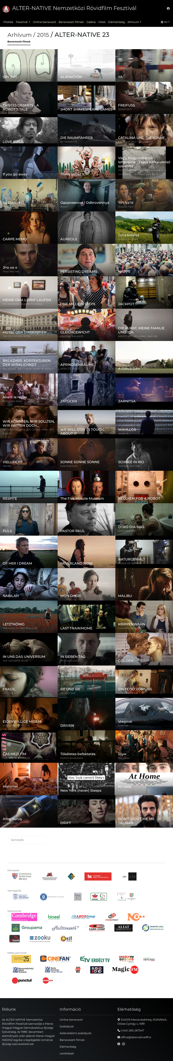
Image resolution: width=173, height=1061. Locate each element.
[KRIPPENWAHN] (156, 612)
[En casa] (155, 774)
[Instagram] (123, 1044)
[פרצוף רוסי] (157, 190)
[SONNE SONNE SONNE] (98, 449)
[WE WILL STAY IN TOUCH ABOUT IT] (98, 417)
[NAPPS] (156, 255)
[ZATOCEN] (90, 384)
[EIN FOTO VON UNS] (156, 676)
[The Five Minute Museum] (92, 482)
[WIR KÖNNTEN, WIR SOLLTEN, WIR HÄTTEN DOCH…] (41, 417)
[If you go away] (42, 158)
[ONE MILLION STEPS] (90, 287)
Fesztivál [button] (22, 22)
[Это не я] (41, 255)
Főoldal (8, 22)
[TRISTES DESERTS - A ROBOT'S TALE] (42, 93)
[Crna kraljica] (151, 222)
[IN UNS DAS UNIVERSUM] (41, 644)
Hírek (102, 22)
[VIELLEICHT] (39, 449)
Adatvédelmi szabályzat (76, 1033)
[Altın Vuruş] (42, 806)
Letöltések (67, 1053)
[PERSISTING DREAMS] (98, 255)
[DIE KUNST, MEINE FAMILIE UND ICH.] (155, 320)
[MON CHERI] (98, 579)
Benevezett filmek (71, 22)
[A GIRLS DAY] (156, 352)
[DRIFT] (91, 806)
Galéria (91, 22)
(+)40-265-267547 (132, 1030)
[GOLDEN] (156, 644)
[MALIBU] (156, 579)
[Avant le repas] (31, 384)
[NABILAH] (41, 579)
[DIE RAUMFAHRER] (98, 125)
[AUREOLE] (98, 222)
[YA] (146, 60)
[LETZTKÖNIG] (41, 612)
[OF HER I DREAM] (29, 552)
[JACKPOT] (156, 287)
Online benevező (44, 22)
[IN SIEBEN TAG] (98, 644)
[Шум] (157, 741)
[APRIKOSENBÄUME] (98, 352)
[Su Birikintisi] (42, 190)
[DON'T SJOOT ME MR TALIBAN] (156, 806)
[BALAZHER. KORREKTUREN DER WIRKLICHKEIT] (41, 352)
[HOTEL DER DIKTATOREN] (29, 322)
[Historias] (38, 774)
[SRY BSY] (41, 60)
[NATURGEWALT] (156, 547)
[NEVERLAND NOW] (98, 547)
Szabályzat (67, 1026)
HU (165, 21)
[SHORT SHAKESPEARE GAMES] (100, 93)
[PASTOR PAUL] (96, 514)
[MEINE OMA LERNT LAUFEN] (41, 287)
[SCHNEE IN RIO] (156, 449)
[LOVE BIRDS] (29, 127)
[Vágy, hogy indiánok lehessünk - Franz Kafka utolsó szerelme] (156, 158)
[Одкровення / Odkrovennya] (102, 190)
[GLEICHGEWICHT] (100, 320)
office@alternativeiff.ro (135, 1037)
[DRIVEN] (98, 709)
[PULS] (41, 514)
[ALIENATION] (98, 60)
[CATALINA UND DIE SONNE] (144, 127)
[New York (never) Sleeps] (98, 774)
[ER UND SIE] (98, 676)
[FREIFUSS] (156, 93)
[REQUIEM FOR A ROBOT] (148, 482)
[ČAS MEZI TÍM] (39, 741)
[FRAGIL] (43, 676)
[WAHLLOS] (156, 417)
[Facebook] (168, 8)
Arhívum (133, 22)
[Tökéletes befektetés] (98, 741)
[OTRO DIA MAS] (150, 514)
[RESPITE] (30, 482)
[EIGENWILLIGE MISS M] (41, 709)
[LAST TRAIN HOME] (98, 612)
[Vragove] (159, 709)
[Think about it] (94, 158)
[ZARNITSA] (156, 384)
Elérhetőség (116, 22)
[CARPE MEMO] (29, 227)
